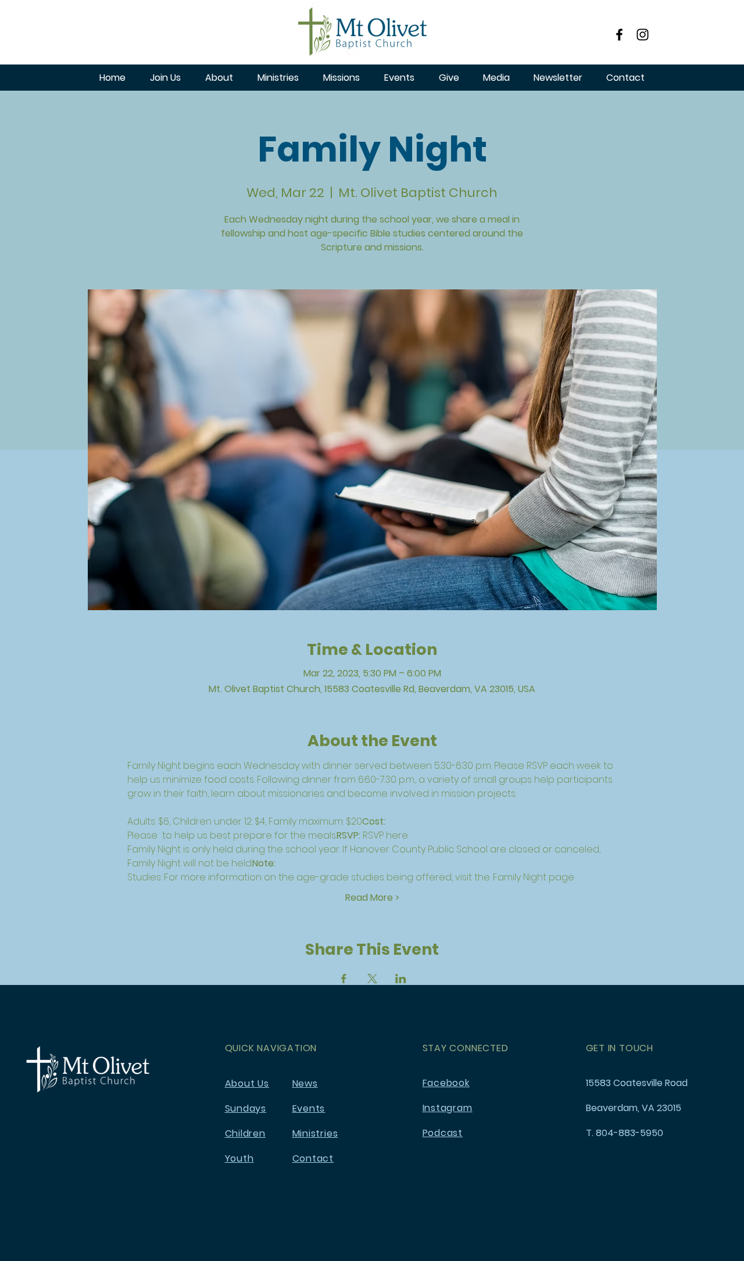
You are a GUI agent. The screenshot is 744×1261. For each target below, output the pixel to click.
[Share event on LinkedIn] (400, 978)
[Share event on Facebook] (343, 978)
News (305, 1083)
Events (309, 1108)
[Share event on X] (372, 978)
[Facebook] (619, 34)
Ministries (315, 1133)
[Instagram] (642, 34)
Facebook (446, 1083)
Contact (313, 1158)
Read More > (372, 897)
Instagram (448, 1108)
